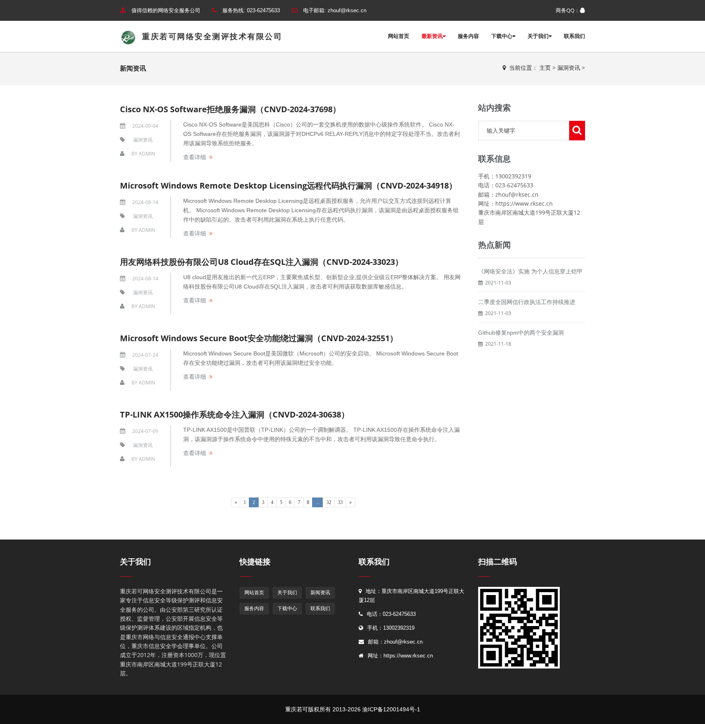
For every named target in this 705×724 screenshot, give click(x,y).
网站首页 (398, 36)
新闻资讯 (320, 592)
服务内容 (468, 36)
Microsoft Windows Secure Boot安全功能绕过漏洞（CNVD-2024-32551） (259, 338)
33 (340, 502)
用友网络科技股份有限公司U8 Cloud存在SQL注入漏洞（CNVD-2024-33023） (261, 261)
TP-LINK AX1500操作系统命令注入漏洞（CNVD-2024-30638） (234, 414)
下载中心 (501, 36)
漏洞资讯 (568, 67)
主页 (545, 67)
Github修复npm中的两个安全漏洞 (521, 332)
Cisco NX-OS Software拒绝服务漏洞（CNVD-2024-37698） (230, 109)
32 (328, 502)
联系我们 (574, 36)
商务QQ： (568, 10)
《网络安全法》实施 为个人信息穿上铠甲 (530, 271)
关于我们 (538, 36)
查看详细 (194, 157)
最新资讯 (432, 36)
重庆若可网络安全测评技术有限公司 (209, 36)
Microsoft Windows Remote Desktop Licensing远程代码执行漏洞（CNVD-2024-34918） (288, 185)
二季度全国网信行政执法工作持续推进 (526, 302)
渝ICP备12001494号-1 (391, 709)
